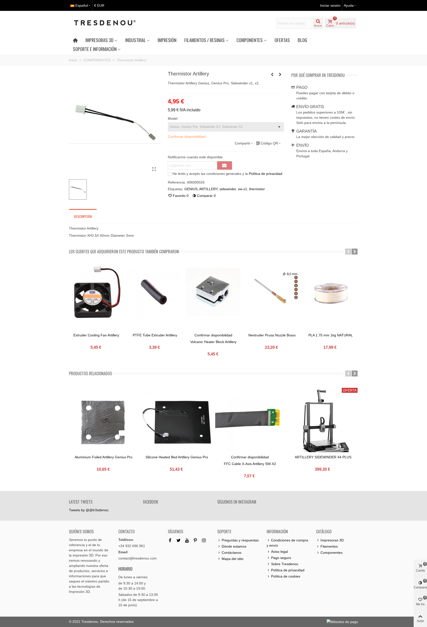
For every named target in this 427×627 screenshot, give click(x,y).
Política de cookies (285, 576)
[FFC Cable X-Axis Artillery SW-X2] (249, 422)
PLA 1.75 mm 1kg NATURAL (330, 335)
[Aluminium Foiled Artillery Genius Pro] (103, 422)
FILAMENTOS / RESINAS (204, 40)
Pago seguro (281, 558)
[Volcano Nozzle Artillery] (272, 74)
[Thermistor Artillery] (154, 169)
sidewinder (227, 189)
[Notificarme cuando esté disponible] (224, 165)
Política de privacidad (265, 174)
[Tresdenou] (110, 23)
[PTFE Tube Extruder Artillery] (155, 292)
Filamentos (329, 546)
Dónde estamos (234, 546)
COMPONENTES (249, 40)
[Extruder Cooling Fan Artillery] (96, 292)
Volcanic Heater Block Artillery (213, 342)
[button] (348, 252)
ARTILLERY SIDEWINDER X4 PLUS (323, 457)
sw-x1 (242, 189)
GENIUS (190, 189)
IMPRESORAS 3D (99, 40)
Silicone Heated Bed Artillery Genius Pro (177, 457)
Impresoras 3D (332, 540)
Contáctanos (231, 553)
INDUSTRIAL (135, 40)
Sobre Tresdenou (284, 564)
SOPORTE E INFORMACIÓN (95, 49)
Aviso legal (279, 552)
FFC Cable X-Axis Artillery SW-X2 (250, 464)
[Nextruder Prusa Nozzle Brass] (272, 292)
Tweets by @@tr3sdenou (88, 510)
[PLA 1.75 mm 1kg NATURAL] (330, 292)
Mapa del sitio (232, 559)
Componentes (331, 553)
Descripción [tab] (83, 216)
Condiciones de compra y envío (287, 542)
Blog (302, 40)
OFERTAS (282, 40)
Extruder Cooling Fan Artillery (96, 335)
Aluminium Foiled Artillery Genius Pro (103, 457)
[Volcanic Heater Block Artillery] (213, 292)
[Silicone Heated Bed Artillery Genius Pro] (176, 422)
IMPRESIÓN (167, 40)
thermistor (257, 189)
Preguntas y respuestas (240, 540)
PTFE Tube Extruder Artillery (155, 335)
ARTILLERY (208, 189)
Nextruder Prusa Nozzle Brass (272, 335)
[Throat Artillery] (280, 74)
